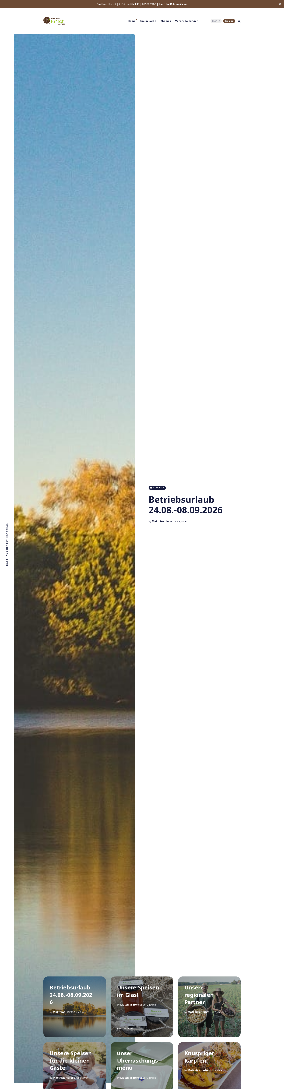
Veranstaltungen (186, 21)
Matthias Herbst (163, 521)
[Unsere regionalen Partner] (209, 1006)
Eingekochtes (125, 1028)
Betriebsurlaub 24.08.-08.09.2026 (186, 504)
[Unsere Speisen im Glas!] (142, 1006)
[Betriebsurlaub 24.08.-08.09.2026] (74, 1006)
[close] (280, 4)
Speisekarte (148, 21)
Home (132, 21)
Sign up (229, 21)
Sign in (216, 21)
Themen (165, 21)
